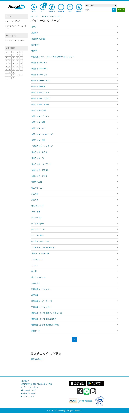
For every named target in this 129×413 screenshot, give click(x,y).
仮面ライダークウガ (39, 75)
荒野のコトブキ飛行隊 (40, 253)
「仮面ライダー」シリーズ (42, 146)
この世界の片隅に (38, 39)
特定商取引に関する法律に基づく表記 (37, 384)
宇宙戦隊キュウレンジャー (42, 307)
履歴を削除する (37, 359)
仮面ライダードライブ (40, 92)
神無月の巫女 (36, 182)
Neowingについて (29, 390)
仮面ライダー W (37, 158)
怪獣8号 (34, 51)
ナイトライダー (37, 224)
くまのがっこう (37, 259)
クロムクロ (35, 283)
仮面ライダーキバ (38, 128)
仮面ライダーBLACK (39, 69)
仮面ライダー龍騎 (38, 140)
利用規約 (25, 381)
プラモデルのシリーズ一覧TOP (16, 27)
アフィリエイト (28, 396)
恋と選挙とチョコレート (41, 241)
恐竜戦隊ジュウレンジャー (42, 289)
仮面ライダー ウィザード (41, 164)
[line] (87, 392)
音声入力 (121, 10)
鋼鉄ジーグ (35, 331)
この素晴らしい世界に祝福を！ (43, 247)
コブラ (34, 27)
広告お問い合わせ (29, 393)
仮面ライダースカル (39, 152)
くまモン (34, 265)
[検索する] (114, 10)
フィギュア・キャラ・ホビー (16, 40)
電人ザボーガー (37, 188)
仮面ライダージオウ (39, 176)
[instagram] (93, 391)
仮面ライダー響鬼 (38, 122)
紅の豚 (34, 271)
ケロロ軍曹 (35, 212)
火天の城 (34, 194)
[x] (80, 391)
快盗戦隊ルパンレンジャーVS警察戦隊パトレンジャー (52, 57)
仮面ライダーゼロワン (40, 170)
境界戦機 (34, 295)
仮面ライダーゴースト (40, 116)
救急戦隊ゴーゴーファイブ (42, 301)
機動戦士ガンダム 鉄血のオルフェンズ (46, 313)
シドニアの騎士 (37, 235)
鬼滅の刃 (34, 33)
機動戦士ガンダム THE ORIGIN (43, 319)
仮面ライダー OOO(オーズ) (42, 134)
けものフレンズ (37, 206)
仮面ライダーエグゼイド (41, 98)
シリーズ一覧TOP (13, 21)
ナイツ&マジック (38, 230)
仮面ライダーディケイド (41, 81)
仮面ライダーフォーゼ (40, 104)
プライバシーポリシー (31, 387)
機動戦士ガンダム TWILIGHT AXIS (45, 325)
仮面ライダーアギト (39, 63)
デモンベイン (36, 218)
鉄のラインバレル (38, 277)
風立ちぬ (34, 200)
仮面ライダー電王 (38, 86)
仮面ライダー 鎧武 (38, 110)
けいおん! (35, 45)
